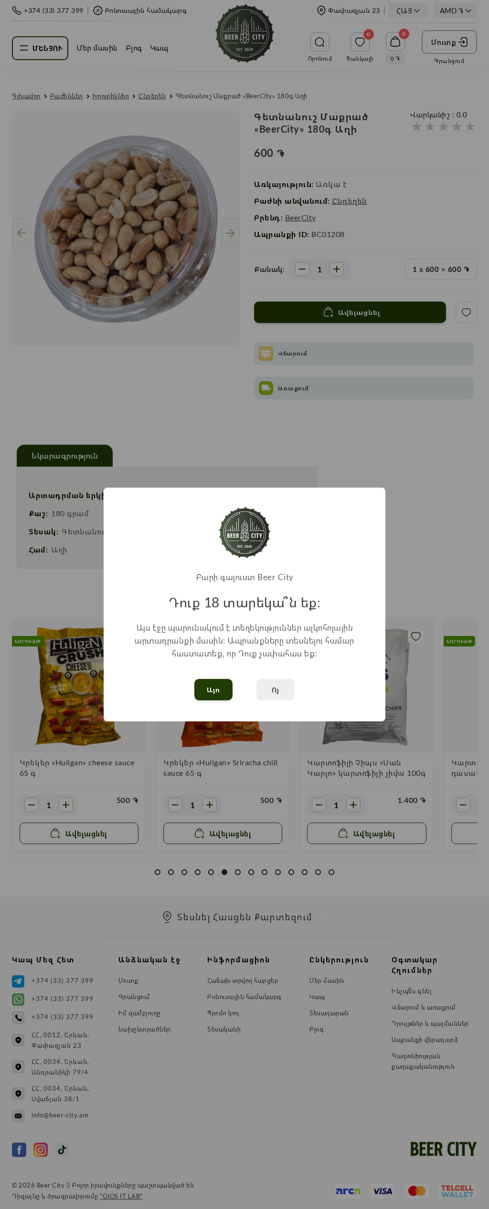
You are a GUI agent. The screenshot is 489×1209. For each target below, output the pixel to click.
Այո (213, 689)
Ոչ (276, 689)
